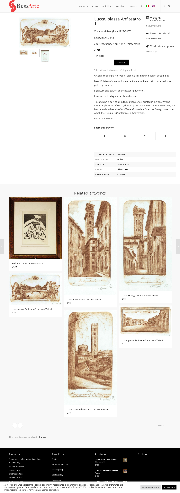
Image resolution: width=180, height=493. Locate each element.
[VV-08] (34, 56)
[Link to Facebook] (165, 6)
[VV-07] (45, 33)
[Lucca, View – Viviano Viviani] (2, 246)
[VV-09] (45, 56)
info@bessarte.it (15, 474)
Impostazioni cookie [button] (150, 487)
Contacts (55, 459)
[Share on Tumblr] (166, 136)
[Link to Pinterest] (169, 6)
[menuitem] (83, 6)
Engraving (121, 154)
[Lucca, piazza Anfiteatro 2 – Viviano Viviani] (178, 246)
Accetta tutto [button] (169, 487)
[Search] (141, 6)
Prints (134, 70)
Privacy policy (57, 469)
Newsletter (56, 480)
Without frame (122, 169)
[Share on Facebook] (104, 136)
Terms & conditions (60, 464)
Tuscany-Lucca (123, 164)
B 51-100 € (121, 174)
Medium (120, 159)
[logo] (24, 6)
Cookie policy (57, 475)
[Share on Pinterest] (145, 136)
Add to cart (121, 62)
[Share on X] (125, 136)
